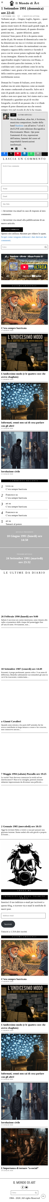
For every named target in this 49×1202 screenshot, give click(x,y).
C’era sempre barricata (14, 328)
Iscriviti (8, 924)
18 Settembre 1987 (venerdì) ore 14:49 (21, 668)
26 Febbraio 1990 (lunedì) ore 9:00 (19, 616)
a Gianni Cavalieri (11, 721)
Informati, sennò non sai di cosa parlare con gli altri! (22, 424)
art (7, 503)
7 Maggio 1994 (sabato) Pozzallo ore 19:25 (23, 773)
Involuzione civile (10, 471)
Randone (19, 125)
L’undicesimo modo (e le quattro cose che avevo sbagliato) (23, 375)
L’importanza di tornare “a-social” (20, 1168)
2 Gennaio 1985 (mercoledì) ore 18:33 (21, 826)
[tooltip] (12, 148)
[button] (45, 247)
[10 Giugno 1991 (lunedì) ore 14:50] (24, 537)
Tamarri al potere (14, 524)
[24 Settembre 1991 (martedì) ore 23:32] (24, 559)
